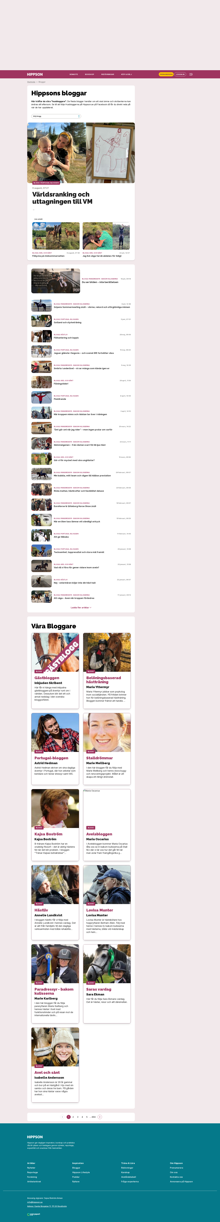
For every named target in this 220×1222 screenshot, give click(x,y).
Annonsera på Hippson (181, 1181)
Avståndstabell (128, 1177)
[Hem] (35, 74)
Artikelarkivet (34, 1181)
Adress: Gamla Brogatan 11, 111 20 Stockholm (47, 1206)
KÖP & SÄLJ (126, 74)
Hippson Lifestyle (81, 1172)
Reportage (32, 1172)
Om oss (173, 1172)
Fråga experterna (130, 1181)
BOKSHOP (89, 74)
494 (94, 1117)
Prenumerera (166, 74)
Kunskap (125, 1172)
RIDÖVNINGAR (107, 74)
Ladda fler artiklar (80, 607)
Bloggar (76, 1167)
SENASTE (74, 74)
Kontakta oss (176, 1177)
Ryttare (76, 1181)
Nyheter (31, 1167)
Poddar (76, 1177)
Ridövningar (127, 1167)
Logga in (180, 74)
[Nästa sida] (100, 1117)
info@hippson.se (35, 1202)
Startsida (31, 82)
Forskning (32, 1177)
